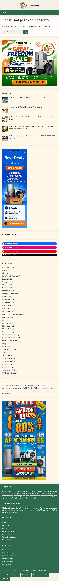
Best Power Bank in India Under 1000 (9, 388)
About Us (5, 525)
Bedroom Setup (7, 267)
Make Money (6, 326)
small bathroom (32, 391)
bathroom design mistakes (7, 385)
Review (4, 347)
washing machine (52, 391)
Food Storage (6, 303)
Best (3, 270)
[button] (57, 12)
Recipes (5, 344)
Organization (6, 332)
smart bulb (37, 391)
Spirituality (6, 367)
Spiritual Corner (8, 364)
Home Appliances (8, 553)
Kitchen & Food (7, 559)
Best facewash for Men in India (31, 385)
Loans (4, 320)
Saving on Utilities (8, 350)
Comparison (6, 288)
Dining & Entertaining (10, 294)
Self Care (5, 353)
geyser (39, 388)
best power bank (41, 385)
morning (20, 391)
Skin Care (5, 356)
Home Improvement (9, 556)
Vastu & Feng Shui (8, 370)
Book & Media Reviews (10, 276)
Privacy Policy (7, 534)
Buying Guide (7, 282)
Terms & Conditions (9, 537)
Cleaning (5, 285)
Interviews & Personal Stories (12, 314)
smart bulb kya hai (44, 391)
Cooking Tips (6, 291)
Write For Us (6, 540)
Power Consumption (9, 335)
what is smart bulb (6, 393)
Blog (3, 273)
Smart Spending (7, 361)
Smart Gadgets (7, 358)
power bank (25, 391)
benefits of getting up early (19, 385)
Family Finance (7, 300)
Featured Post (29, 388)
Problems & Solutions (9, 338)
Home (4, 522)
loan (17, 391)
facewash (20, 388)
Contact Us (6, 528)
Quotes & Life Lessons (10, 341)
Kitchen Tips (6, 317)
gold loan (4, 391)
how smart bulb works (11, 391)
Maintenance (6, 323)
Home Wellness (7, 562)
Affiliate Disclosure (9, 531)
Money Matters (7, 329)
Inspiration (6, 311)
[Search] (25, 32)
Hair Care (5, 306)
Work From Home (8, 373)
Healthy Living (7, 309)
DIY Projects (6, 297)
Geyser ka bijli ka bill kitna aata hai (48, 388)
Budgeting (5, 279)
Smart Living (6, 550)
